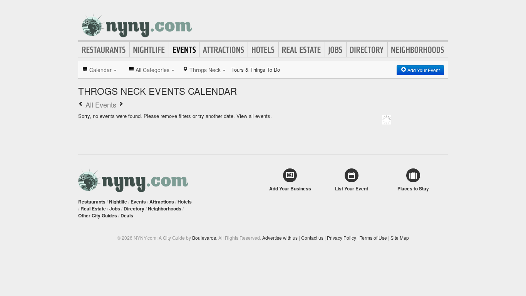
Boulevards (204, 237)
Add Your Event (423, 70)
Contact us (312, 237)
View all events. (254, 115)
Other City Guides (97, 215)
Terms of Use (373, 237)
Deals (127, 215)
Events (184, 50)
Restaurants (104, 50)
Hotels (263, 50)
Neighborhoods (418, 50)
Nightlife (149, 50)
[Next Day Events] (121, 104)
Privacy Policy (341, 237)
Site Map (399, 237)
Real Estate (302, 50)
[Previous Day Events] (81, 104)
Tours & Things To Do (255, 69)
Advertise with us (280, 237)
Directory (367, 50)
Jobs (335, 50)
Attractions (224, 50)
